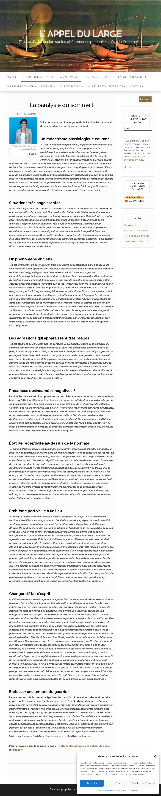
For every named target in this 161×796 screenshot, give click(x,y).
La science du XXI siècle (133, 77)
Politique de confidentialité (126, 790)
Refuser (117, 783)
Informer (47, 86)
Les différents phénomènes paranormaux (50, 77)
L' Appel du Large (80, 33)
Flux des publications (135, 230)
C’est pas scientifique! (98, 77)
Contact (136, 86)
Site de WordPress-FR (136, 241)
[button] (154, 756)
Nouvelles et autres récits (105, 86)
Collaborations (70, 86)
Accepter (92, 783)
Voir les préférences (143, 783)
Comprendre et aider (20, 86)
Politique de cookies (105, 790)
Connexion (130, 225)
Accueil (12, 77)
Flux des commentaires (136, 235)
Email (128, 128)
